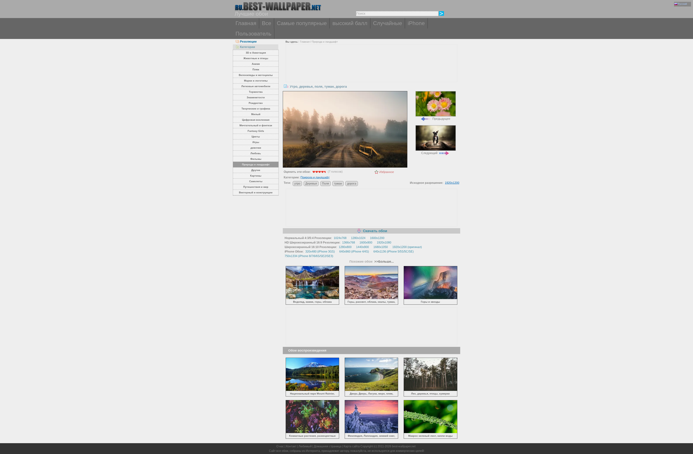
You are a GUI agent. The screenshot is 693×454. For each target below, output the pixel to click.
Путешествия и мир (255, 186)
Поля (325, 183)
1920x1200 (452, 182)
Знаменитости (256, 97)
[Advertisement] (371, 71)
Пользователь (253, 34)
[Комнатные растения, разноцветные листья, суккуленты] (312, 432)
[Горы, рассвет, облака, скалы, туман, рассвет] (371, 298)
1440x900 (362, 247)
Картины (255, 175)
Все (266, 23)
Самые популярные (302, 23)
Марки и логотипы (256, 80)
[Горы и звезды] (430, 298)
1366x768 (348, 242)
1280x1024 (358, 238)
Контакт (291, 446)
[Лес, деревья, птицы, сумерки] (430, 390)
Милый (255, 114)
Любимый (305, 446)
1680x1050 (380, 247)
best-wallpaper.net (403, 446)
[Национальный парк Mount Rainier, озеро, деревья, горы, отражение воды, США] (312, 390)
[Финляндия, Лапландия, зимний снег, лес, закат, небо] (371, 432)
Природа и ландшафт (256, 164)
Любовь (255, 153)
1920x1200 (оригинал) (407, 247)
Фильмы (255, 158)
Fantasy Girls (256, 131)
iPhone (416, 23)
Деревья (311, 183)
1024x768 (340, 238)
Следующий (429, 153)
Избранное (386, 172)
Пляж (255, 69)
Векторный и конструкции (256, 192)
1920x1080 (384, 242)
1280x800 (345, 247)
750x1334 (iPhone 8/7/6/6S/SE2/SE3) (309, 256)
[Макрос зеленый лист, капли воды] (430, 432)
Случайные (387, 23)
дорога (351, 183)
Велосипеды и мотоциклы (256, 75)
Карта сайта (352, 446)
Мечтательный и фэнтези (255, 125)
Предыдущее (441, 118)
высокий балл (349, 23)
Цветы (256, 136)
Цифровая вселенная (255, 119)
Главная (246, 23)
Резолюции (248, 41)
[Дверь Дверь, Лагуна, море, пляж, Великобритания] (371, 390)
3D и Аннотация (256, 52)
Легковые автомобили (255, 86)
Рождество (256, 103)
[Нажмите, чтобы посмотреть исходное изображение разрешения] (345, 130)
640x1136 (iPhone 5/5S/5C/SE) (393, 251)
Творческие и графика (255, 108)
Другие (255, 170)
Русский (682, 4)
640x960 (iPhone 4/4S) (354, 251)
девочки (255, 147)
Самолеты (255, 181)
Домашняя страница (327, 446)
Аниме (256, 63)
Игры (255, 142)
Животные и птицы (255, 58)
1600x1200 (377, 238)
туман (338, 183)
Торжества (256, 91)
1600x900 (365, 242)
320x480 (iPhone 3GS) (320, 251)
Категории (247, 47)
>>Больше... (383, 261)
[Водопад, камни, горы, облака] (312, 298)
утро (297, 183)
